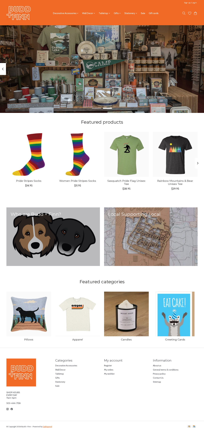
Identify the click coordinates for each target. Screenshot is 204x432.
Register (108, 365)
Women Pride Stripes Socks (77, 180)
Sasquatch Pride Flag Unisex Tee (126, 182)
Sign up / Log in (190, 2)
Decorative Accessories (66, 365)
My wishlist (109, 373)
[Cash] (189, 426)
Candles (126, 339)
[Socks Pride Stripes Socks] (28, 154)
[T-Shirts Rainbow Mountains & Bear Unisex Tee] (175, 154)
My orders (108, 369)
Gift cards (153, 13)
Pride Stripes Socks (28, 180)
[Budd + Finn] (18, 13)
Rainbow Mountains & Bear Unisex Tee (175, 182)
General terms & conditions (165, 369)
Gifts (57, 377)
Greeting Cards (175, 339)
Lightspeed (47, 426)
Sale (143, 13)
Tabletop (59, 373)
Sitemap (157, 381)
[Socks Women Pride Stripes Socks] (77, 154)
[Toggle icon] (184, 13)
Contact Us (158, 377)
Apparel (77, 339)
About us (157, 365)
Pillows (28, 339)
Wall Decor (60, 369)
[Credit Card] (194, 426)
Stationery (60, 381)
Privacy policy (159, 373)
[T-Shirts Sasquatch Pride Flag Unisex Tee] (126, 154)
